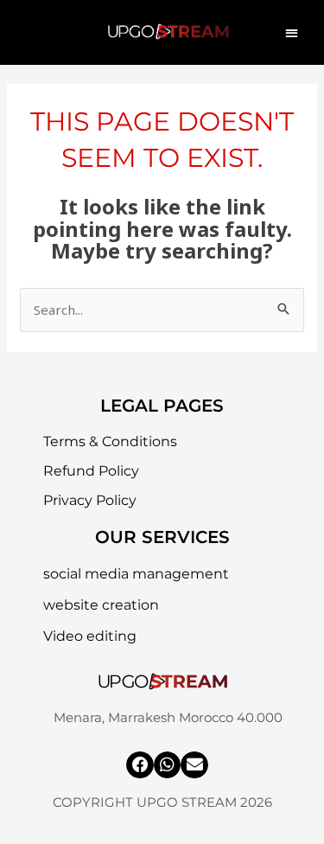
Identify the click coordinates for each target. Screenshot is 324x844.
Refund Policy (91, 471)
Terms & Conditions (110, 441)
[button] (292, 32)
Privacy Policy (90, 500)
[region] (162, 696)
